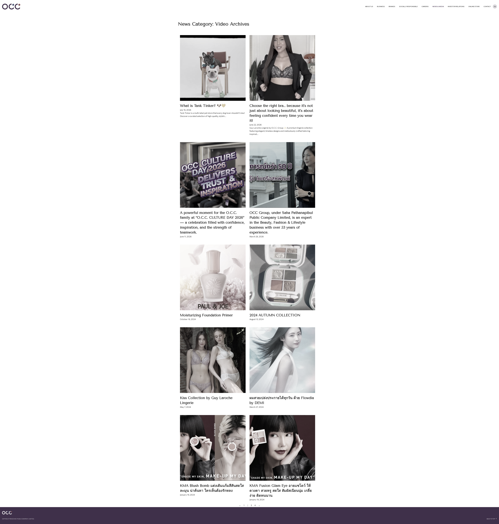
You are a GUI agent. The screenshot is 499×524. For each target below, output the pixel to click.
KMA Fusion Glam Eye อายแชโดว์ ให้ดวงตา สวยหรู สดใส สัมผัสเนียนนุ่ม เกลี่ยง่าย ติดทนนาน (281, 491)
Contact (487, 6)
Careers (425, 6)
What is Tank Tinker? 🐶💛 (203, 106)
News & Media (438, 6)
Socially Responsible (408, 6)
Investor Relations (456, 6)
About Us (369, 6)
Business (381, 6)
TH (495, 6)
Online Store (474, 6)
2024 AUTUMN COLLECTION (275, 315)
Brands (392, 6)
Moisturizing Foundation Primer (206, 315)
